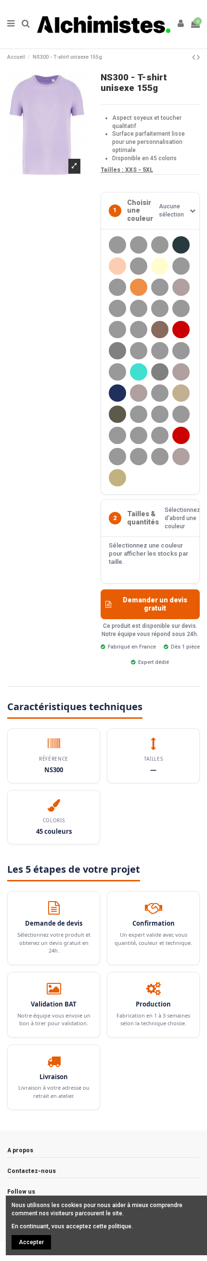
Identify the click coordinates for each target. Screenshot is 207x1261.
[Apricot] (117, 266)
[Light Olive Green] (117, 372)
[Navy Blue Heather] (138, 393)
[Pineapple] (159, 435)
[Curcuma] (117, 308)
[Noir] (159, 393)
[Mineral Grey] (159, 372)
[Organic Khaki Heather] (117, 414)
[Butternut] (117, 287)
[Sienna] (159, 456)
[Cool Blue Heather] (181, 287)
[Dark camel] (138, 308)
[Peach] (181, 414)
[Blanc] (181, 266)
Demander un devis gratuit (155, 604)
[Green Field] (138, 329)
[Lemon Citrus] (181, 350)
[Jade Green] (159, 350)
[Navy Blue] (117, 393)
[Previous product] (194, 57)
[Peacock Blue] (117, 435)
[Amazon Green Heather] (181, 245)
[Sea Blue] (138, 456)
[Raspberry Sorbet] (117, 456)
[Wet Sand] (117, 477)
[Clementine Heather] (138, 287)
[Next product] (198, 57)
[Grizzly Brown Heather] (159, 329)
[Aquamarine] (138, 266)
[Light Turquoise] (138, 372)
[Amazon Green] (159, 245)
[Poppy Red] (181, 435)
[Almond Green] (138, 245)
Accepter (31, 1242)
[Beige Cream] (159, 266)
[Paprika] (138, 414)
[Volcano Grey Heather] (181, 456)
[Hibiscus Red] (181, 329)
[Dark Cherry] (159, 308)
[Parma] (159, 414)
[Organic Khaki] (181, 393)
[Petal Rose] (138, 435)
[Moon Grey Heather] (181, 372)
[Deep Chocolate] (181, 308)
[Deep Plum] (117, 329)
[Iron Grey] (117, 350)
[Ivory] (138, 350)
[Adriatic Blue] (117, 245)
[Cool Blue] (159, 287)
